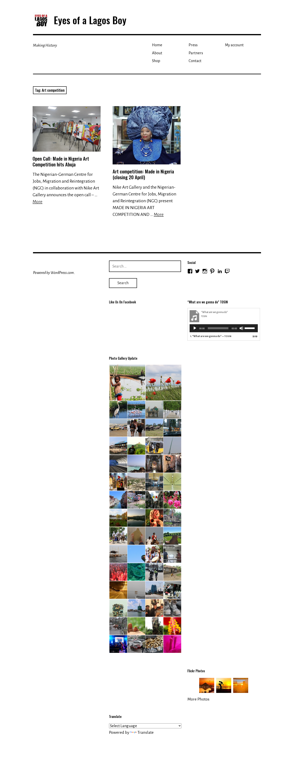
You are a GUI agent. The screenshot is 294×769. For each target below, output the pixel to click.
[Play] (195, 328)
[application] (224, 328)
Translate (145, 732)
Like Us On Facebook (122, 302)
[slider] (250, 327)
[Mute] (241, 328)
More (37, 201)
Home (157, 45)
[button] (127, 382)
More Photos (198, 699)
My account (234, 45)
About (157, 53)
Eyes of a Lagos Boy (90, 20)
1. (210, 336)
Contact (195, 61)
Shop (156, 61)
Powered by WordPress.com (53, 273)
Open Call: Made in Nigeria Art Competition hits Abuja (61, 161)
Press (193, 45)
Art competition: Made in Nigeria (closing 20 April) (143, 174)
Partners (196, 53)
